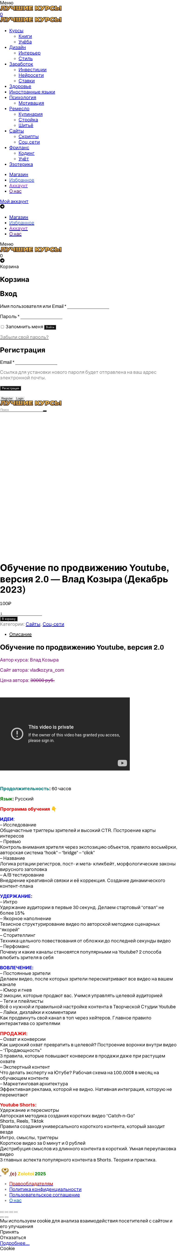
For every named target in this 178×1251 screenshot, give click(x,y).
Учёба (25, 41)
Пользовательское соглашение (44, 1194)
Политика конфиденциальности (45, 1189)
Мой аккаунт (14, 201)
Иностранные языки (32, 91)
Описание (20, 634)
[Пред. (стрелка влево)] (2, 1217)
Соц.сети (29, 142)
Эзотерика (21, 164)
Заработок (21, 64)
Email (7, 362)
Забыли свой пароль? (24, 337)
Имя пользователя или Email (33, 306)
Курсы (16, 30)
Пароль (9, 316)
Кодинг (27, 153)
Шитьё (26, 125)
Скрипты (29, 136)
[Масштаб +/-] (16, 1212)
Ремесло (19, 108)
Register (7, 398)
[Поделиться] (6, 1212)
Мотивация (31, 103)
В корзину (9, 619)
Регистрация (10, 388)
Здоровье (20, 86)
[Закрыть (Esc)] (2, 1212)
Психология (22, 97)
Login (19, 398)
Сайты (16, 130)
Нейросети (31, 75)
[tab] (93, 634)
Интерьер (30, 52)
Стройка (28, 119)
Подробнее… (15, 1243)
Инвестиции (33, 69)
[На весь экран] (11, 1212)
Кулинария (31, 114)
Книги (25, 36)
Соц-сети (53, 624)
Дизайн (17, 47)
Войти (50, 327)
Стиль (26, 58)
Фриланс (19, 147)
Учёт (24, 158)
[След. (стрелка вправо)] (6, 1217)
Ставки (27, 80)
